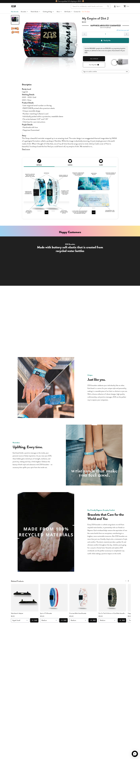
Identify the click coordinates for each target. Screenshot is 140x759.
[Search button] (108, 6)
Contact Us (77, 12)
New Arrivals (14, 12)
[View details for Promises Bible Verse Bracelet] (83, 598)
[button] (135, 754)
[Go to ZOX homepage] (13, 6)
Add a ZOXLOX (94, 59)
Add (35, 620)
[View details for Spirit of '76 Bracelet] (54, 598)
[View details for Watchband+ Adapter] (25, 598)
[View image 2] (15, 30)
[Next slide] (77, 45)
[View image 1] (15, 19)
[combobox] (90, 6)
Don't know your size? (123, 30)
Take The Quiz (86, 12)
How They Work (93, 65)
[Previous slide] (23, 45)
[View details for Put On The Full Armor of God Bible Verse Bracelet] (112, 598)
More (58, 12)
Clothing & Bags (47, 12)
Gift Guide (67, 12)
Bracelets (23, 12)
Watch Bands (34, 12)
